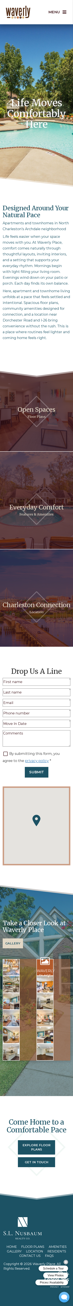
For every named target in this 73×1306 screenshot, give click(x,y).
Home (12, 1247)
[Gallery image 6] (45, 1001)
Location (34, 1251)
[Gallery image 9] (11, 1035)
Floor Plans (32, 1247)
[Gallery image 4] (45, 984)
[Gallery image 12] (45, 1052)
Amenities (58, 1247)
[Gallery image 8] (45, 1018)
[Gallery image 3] (11, 984)
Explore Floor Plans (36, 1147)
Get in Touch (36, 1162)
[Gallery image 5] (11, 1001)
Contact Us (30, 1256)
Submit (36, 772)
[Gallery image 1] (11, 967)
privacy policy (37, 761)
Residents (56, 1251)
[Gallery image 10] (45, 1035)
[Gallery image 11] (11, 1052)
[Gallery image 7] (11, 1018)
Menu (54, 12)
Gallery (12, 943)
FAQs (49, 1256)
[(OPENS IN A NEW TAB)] (23, 1228)
